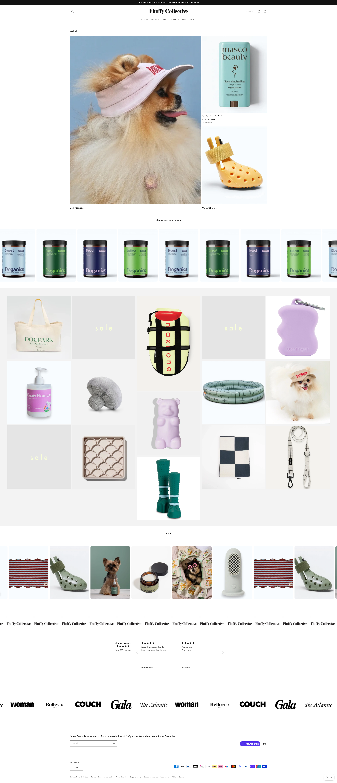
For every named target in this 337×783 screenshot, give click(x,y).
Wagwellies (208, 207)
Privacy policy (108, 777)
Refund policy (96, 777)
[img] (123, 646)
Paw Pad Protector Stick (212, 116)
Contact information (151, 777)
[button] (73, 11)
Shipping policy (135, 777)
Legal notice (164, 777)
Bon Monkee (77, 207)
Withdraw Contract (178, 777)
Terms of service (121, 777)
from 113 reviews (123, 650)
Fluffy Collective (82, 777)
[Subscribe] (114, 743)
